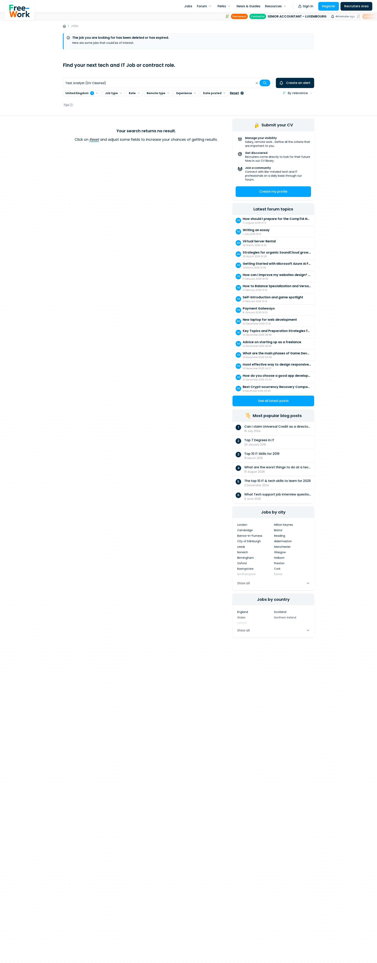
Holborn (279, 558)
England (242, 612)
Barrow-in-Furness (249, 536)
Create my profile (273, 191)
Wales (241, 617)
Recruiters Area (356, 6)
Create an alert (298, 83)
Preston (279, 563)
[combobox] (168, 83)
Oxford (242, 563)
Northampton (246, 574)
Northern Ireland (285, 617)
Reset (234, 93)
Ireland (241, 623)
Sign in (308, 6)
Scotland (280, 612)
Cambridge (245, 530)
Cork (277, 569)
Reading (279, 536)
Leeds (241, 547)
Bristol (278, 530)
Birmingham (245, 558)
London (242, 525)
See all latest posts (273, 401)
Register (328, 6)
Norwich (242, 552)
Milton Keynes (283, 525)
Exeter (278, 574)
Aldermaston (283, 541)
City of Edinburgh (249, 541)
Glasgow (280, 552)
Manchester (282, 547)
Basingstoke (245, 569)
